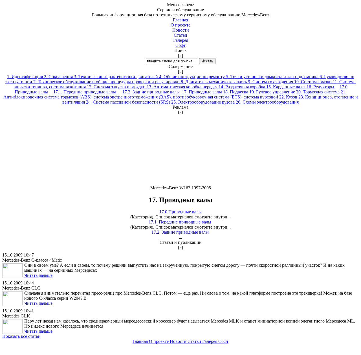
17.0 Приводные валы (180, 211)
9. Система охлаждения (271, 81)
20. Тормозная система (318, 91)
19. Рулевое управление (272, 91)
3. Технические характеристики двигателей (116, 76)
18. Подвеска (236, 91)
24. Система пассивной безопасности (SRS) (128, 102)
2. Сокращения (59, 76)
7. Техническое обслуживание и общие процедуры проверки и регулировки (107, 81)
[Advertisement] (180, 150)
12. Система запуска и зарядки (117, 86)
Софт (180, 45)
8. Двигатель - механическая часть (214, 81)
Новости (180, 30)
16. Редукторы (321, 86)
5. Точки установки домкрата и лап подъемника (273, 76)
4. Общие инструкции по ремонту (192, 76)
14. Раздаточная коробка (242, 86)
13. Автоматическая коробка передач (183, 86)
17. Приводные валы (202, 91)
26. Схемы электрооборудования (267, 102)
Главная (180, 19)
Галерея (180, 40)
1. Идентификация (25, 76)
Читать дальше (38, 275)
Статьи (180, 35)
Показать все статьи (21, 336)
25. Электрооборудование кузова (203, 102)
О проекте (180, 25)
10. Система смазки (313, 81)
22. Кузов (288, 97)
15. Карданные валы (286, 86)
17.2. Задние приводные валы (152, 91)
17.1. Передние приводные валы (85, 91)
